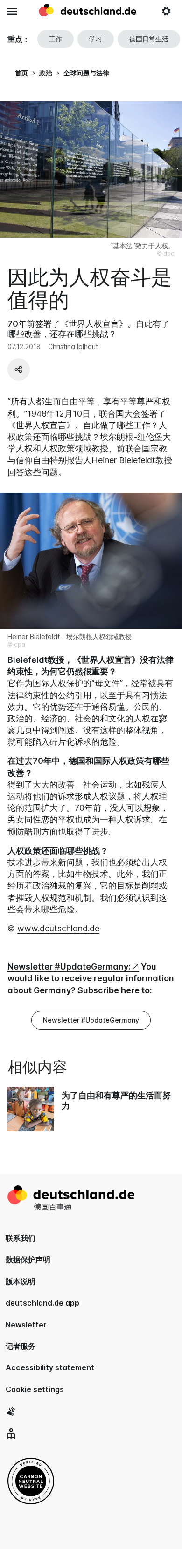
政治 (45, 73)
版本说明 (20, 1281)
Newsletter (26, 1324)
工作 (55, 39)
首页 (21, 73)
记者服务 (20, 1346)
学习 (95, 39)
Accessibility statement (50, 1367)
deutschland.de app (42, 1302)
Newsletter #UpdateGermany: (69, 966)
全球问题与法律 (86, 73)
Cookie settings (35, 1389)
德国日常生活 (148, 39)
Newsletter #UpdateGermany (91, 1020)
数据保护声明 (28, 1259)
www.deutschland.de (58, 928)
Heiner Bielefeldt (123, 460)
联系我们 (20, 1238)
